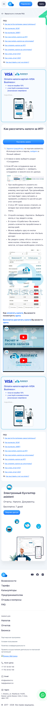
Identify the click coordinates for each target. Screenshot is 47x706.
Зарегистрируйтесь (15, 148)
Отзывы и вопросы (11, 599)
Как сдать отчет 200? (13, 58)
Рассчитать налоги (24, 142)
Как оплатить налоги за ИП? (15, 45)
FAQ (3, 604)
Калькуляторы (9, 590)
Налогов (5, 620)
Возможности (8, 581)
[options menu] (4, 4)
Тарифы (5, 585)
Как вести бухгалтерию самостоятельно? (20, 24)
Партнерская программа (10, 637)
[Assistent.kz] (11, 4)
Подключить (25, 4)
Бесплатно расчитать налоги (17, 320)
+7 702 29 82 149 (7, 670)
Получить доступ (11, 512)
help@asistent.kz (7, 683)
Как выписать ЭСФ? (12, 28)
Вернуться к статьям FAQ (14, 14)
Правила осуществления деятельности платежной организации (20, 651)
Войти (41, 4)
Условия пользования (9, 641)
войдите (34, 151)
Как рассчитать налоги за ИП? (16, 37)
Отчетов (5, 625)
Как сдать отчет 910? (13, 54)
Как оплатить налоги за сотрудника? (18, 49)
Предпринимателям (12, 595)
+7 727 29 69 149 (7, 667)
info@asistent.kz (7, 680)
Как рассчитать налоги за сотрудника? (19, 41)
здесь (18, 315)
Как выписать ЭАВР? (12, 32)
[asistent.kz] (4, 575)
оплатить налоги (15, 313)
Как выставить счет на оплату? (17, 62)
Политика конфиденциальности (13, 646)
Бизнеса (5, 630)
